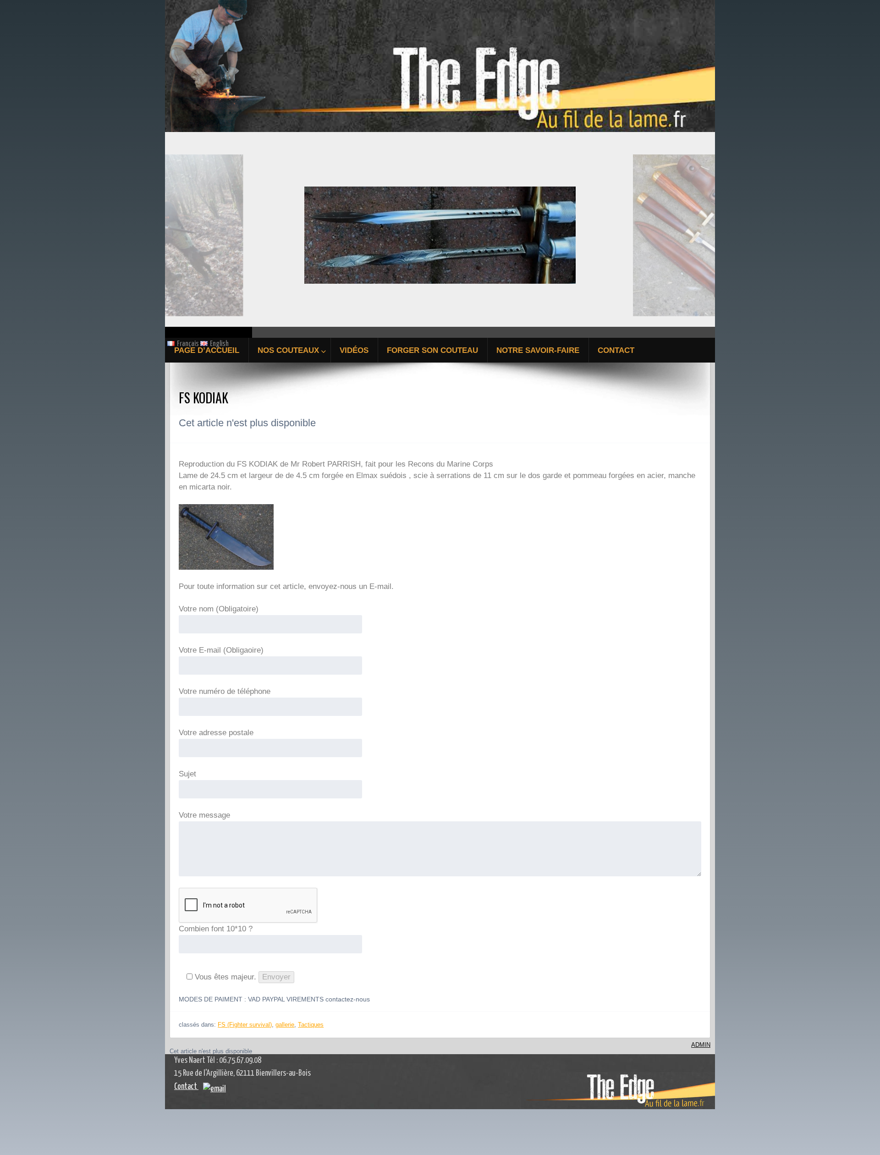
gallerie (284, 1024)
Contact (186, 1087)
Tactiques (311, 1024)
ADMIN (700, 1044)
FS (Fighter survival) (245, 1024)
